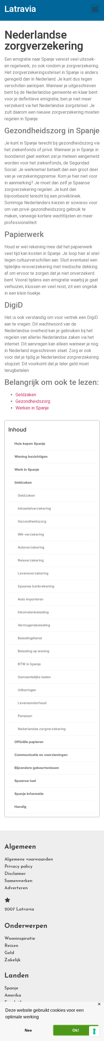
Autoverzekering (31, 547)
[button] (95, 9)
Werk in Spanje (26, 469)
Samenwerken (18, 881)
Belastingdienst (30, 638)
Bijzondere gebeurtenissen (36, 768)
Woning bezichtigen (31, 456)
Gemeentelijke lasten (34, 677)
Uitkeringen (27, 690)
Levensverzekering (33, 573)
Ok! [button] (75, 1030)
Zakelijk (12, 960)
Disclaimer (15, 874)
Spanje (11, 988)
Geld (9, 953)
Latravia (20, 9)
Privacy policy (18, 866)
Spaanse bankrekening (36, 586)
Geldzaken (23, 482)
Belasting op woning (33, 651)
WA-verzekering (31, 534)
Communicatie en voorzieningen (41, 755)
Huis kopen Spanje (29, 443)
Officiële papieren (29, 742)
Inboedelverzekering (34, 508)
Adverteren (16, 888)
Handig (20, 807)
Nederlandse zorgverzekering (41, 729)
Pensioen (25, 716)
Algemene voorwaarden (28, 859)
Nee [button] (28, 1030)
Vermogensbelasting (34, 625)
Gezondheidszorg (32, 521)
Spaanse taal (25, 781)
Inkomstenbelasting (33, 612)
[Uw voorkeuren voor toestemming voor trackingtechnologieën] (94, 1031)
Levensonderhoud (32, 703)
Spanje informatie (29, 794)
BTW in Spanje (29, 664)
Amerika (12, 995)
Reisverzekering (31, 560)
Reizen (11, 946)
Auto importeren (30, 599)
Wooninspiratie (19, 938)
